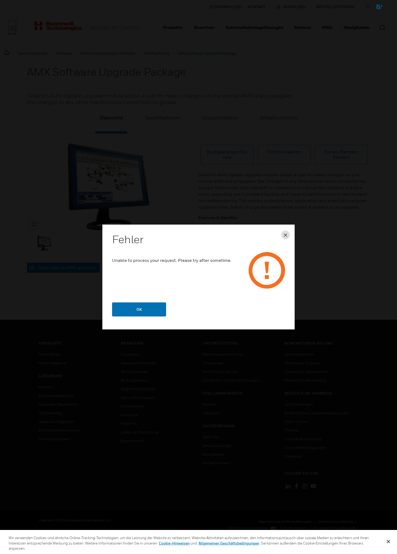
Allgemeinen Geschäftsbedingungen (228, 543)
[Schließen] (388, 542)
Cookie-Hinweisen (174, 543)
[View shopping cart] (377, 7)
